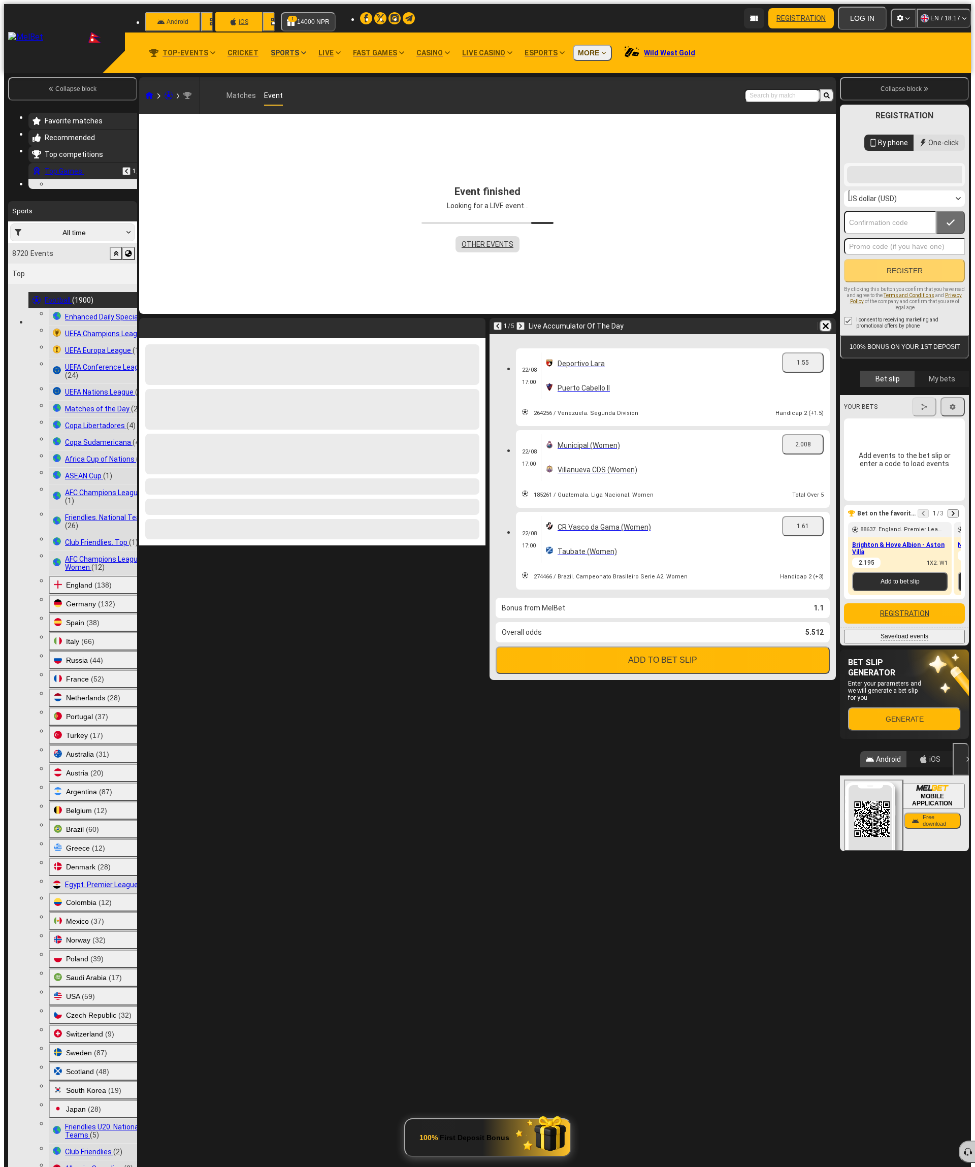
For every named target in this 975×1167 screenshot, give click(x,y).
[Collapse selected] (116, 315)
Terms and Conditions (909, 376)
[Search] (827, 95)
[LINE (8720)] (149, 95)
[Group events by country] (128, 315)
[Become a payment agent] (754, 18)
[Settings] (903, 18)
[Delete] (826, 326)
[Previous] (126, 171)
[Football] (168, 95)
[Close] (961, 840)
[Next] (520, 326)
